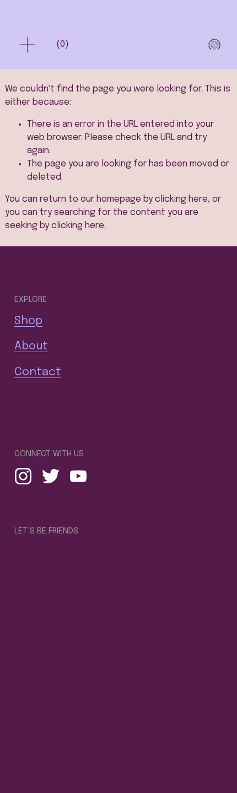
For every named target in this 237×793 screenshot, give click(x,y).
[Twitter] (51, 476)
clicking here (181, 199)
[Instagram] (23, 476)
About (31, 346)
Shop (28, 321)
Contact (37, 372)
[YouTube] (78, 476)
